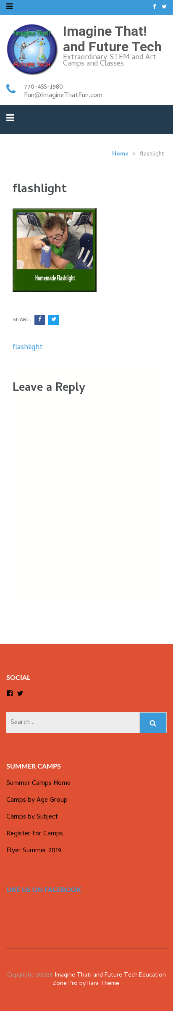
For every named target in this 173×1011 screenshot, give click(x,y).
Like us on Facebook (43, 890)
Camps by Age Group (37, 800)
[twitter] (164, 7)
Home (120, 154)
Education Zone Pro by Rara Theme (109, 980)
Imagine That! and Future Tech (112, 39)
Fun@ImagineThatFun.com (63, 96)
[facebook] (154, 7)
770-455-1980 (43, 87)
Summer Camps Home (38, 783)
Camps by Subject (32, 817)
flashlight (28, 348)
